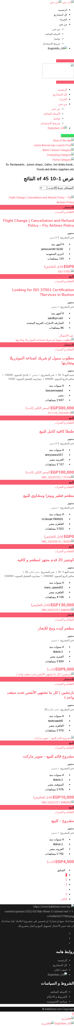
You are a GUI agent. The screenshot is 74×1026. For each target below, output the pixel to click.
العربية (65, 1018)
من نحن (63, 24)
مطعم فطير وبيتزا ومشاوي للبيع (48, 495)
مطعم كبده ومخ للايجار (56, 628)
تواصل (57, 38)
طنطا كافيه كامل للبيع (56, 431)
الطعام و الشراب (64, 212)
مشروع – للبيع (62, 820)
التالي (64, 899)
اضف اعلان (60, 970)
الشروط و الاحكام (57, 996)
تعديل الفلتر (67, 135)
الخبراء (63, 19)
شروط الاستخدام (51, 43)
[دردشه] (73, 56)
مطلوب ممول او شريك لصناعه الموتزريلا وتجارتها (42, 361)
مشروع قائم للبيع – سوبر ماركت (48, 756)
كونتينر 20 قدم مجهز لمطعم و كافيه (45, 559)
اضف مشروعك (64, 60)
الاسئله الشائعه (52, 34)
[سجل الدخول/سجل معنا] (70, 56)
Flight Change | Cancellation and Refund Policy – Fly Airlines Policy (38, 223)
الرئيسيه (62, 10)
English (58, 1023)
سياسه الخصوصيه (57, 1001)
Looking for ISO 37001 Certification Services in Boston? (43, 292)
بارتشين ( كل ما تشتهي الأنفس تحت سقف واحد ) (40, 695)
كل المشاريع (60, 14)
